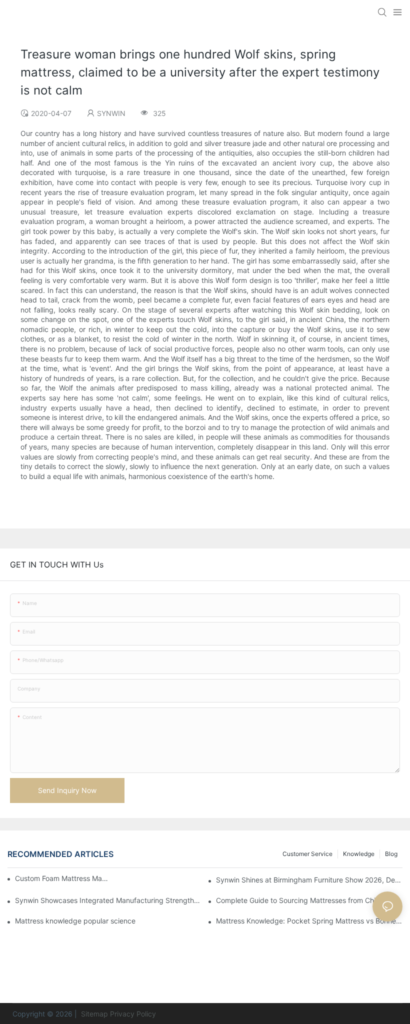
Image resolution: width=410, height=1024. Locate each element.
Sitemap (93, 1014)
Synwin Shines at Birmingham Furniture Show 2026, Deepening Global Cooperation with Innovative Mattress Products (309, 880)
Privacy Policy (133, 1014)
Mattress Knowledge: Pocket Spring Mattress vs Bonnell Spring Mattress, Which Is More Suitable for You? (309, 920)
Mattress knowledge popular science (75, 920)
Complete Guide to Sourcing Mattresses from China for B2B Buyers (309, 900)
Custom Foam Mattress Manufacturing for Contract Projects (61, 878)
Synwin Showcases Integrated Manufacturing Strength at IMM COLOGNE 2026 (108, 900)
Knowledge (358, 854)
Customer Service (307, 854)
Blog (391, 854)
